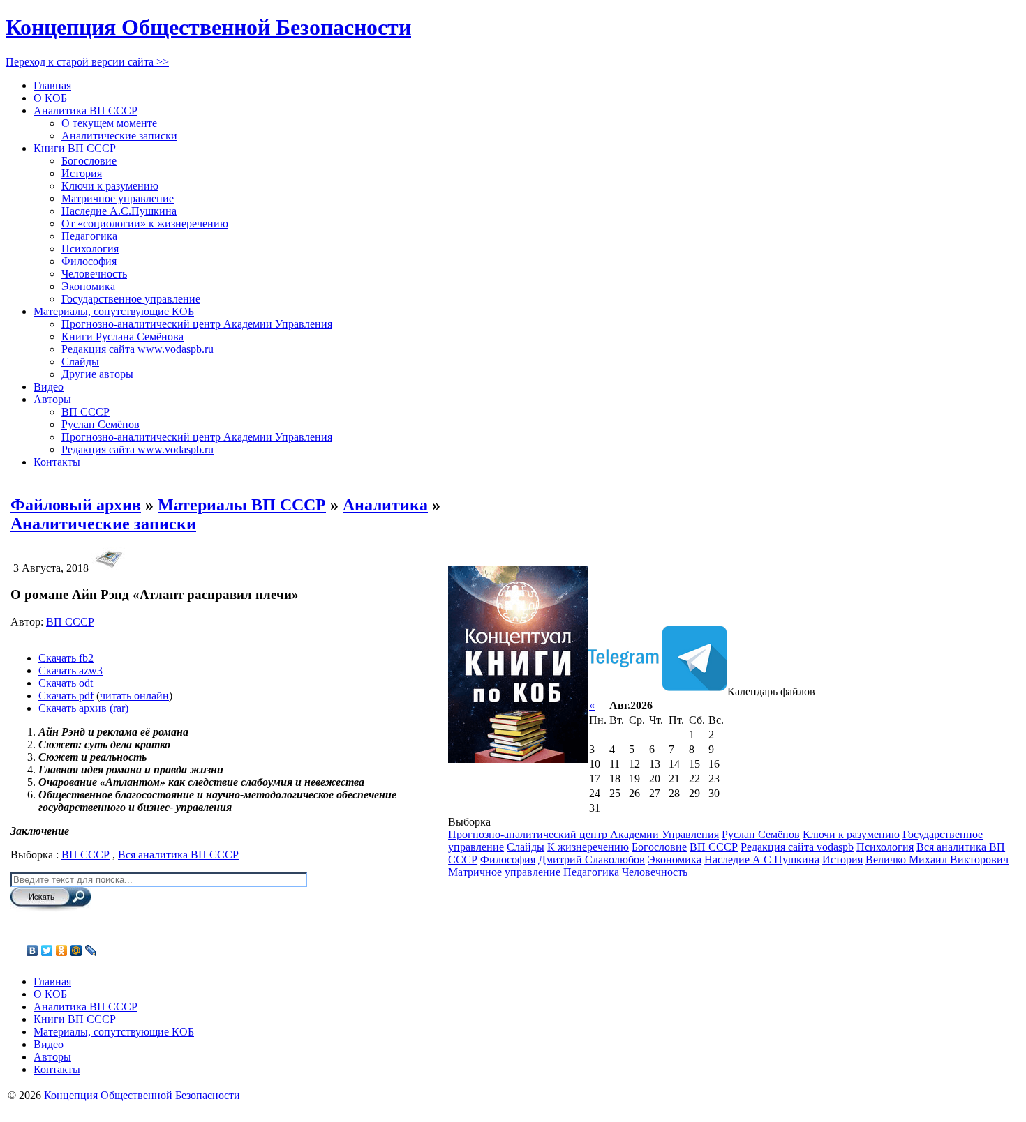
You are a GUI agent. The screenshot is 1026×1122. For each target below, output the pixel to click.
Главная (52, 85)
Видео (49, 387)
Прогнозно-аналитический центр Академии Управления (196, 324)
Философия (89, 261)
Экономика (88, 286)
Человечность (94, 274)
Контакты (57, 462)
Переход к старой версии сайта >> (87, 62)
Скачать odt (65, 683)
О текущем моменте (109, 123)
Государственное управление (130, 299)
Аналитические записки (119, 136)
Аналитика (385, 505)
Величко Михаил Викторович (937, 859)
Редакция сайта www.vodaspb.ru (137, 349)
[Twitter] (47, 950)
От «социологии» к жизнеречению (144, 223)
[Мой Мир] (76, 950)
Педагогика (89, 236)
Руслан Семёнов (100, 424)
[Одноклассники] (61, 950)
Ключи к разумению (109, 186)
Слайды (80, 361)
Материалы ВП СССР (242, 505)
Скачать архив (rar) (83, 708)
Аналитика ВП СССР (85, 110)
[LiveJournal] (91, 950)
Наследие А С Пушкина (761, 859)
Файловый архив (75, 505)
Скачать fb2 (66, 658)
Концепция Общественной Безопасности (208, 27)
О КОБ (50, 98)
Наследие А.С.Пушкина (119, 211)
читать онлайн (134, 696)
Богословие (89, 161)
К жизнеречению (588, 847)
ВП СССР (85, 412)
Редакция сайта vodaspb (797, 847)
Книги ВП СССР (75, 148)
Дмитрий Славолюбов (591, 859)
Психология (90, 249)
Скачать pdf (66, 696)
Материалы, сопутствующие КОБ (114, 311)
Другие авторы (97, 374)
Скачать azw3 (70, 670)
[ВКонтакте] (32, 950)
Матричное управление (117, 198)
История (81, 173)
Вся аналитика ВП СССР (178, 855)
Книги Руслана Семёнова (122, 336)
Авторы (52, 399)
